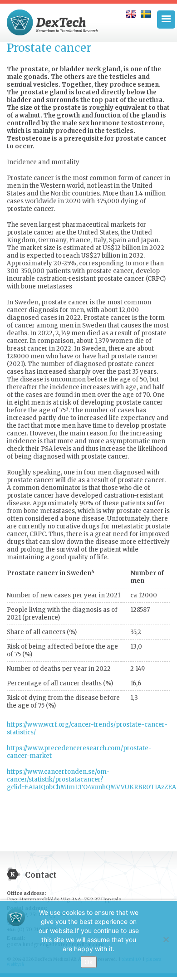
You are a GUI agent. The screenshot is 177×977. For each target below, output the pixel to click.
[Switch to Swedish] (146, 14)
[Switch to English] (131, 14)
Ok (88, 962)
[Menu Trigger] (166, 19)
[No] (165, 939)
